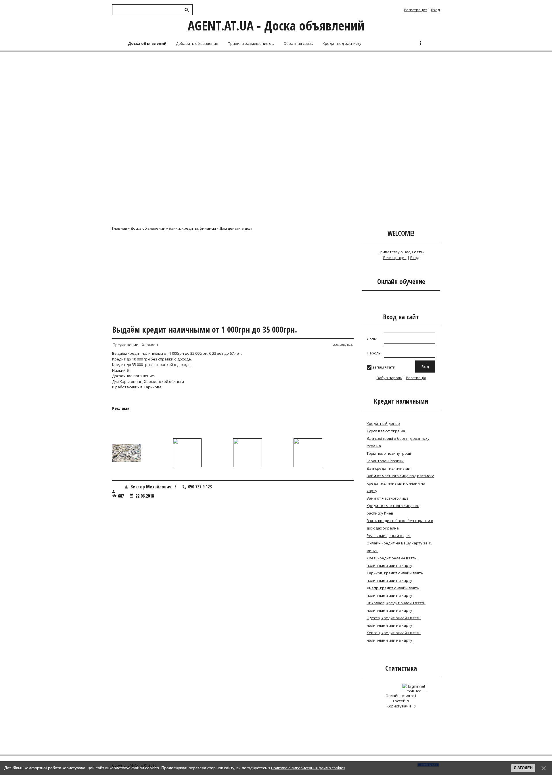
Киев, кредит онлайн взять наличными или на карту (392, 561)
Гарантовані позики (385, 460)
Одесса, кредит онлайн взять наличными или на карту (394, 621)
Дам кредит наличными (388, 468)
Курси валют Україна (386, 430)
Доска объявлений (148, 228)
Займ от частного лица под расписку (400, 475)
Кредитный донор (383, 423)
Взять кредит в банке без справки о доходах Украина (400, 524)
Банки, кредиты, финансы (192, 228)
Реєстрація (416, 377)
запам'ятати (383, 367)
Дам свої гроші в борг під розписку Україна (398, 442)
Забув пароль (389, 377)
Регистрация (415, 9)
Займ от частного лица (388, 498)
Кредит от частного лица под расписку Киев (393, 509)
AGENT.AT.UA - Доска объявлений (276, 25)
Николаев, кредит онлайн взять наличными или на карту (396, 606)
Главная (119, 228)
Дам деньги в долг (236, 228)
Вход (435, 9)
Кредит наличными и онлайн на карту (396, 487)
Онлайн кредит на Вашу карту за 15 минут (399, 546)
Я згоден (523, 768)
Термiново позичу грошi (389, 453)
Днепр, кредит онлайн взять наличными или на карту (393, 591)
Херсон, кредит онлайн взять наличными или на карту (394, 636)
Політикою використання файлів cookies (308, 767)
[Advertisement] (275, 95)
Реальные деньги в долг (389, 535)
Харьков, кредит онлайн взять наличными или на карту (395, 576)
